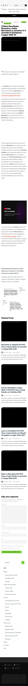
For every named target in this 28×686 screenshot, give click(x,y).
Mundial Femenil (9, 629)
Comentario (4, 504)
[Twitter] (3, 5)
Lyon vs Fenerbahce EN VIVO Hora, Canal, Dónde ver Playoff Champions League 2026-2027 (13, 433)
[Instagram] (7, 5)
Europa (5, 597)
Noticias (7, 581)
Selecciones (7, 623)
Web (2, 539)
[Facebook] (2, 5)
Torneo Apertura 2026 (11, 575)
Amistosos (8, 639)
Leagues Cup (8, 588)
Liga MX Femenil (9, 578)
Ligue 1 (7, 610)
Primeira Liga (8, 616)
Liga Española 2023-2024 (12, 600)
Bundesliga (8, 613)
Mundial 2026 (8, 626)
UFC (5, 648)
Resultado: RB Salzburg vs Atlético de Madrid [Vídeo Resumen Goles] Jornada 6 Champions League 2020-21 (11, 292)
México (6, 571)
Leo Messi (16, 281)
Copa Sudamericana (10, 594)
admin (10, 22)
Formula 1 (6, 645)
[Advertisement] (14, 62)
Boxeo (5, 642)
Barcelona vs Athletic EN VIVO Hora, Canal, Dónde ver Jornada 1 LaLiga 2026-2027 (14, 347)
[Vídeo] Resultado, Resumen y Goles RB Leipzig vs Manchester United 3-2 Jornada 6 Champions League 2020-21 (16, 306)
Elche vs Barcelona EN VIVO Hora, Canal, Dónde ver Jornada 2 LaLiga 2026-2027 (14, 476)
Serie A (7, 607)
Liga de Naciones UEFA (11, 635)
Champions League (13, 279)
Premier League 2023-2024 (13, 604)
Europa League (9, 591)
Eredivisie (7, 620)
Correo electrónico (5, 532)
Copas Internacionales (10, 584)
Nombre (3, 525)
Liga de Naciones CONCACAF (13, 632)
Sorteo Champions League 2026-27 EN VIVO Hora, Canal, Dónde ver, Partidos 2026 (13, 390)
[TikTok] (5, 5)
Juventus (9, 281)
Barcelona (11, 277)
